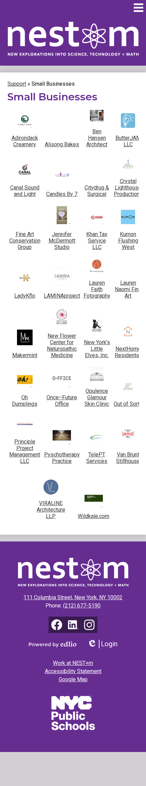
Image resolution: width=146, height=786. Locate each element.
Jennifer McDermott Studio (62, 240)
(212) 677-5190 (82, 605)
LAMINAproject (62, 295)
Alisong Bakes (62, 144)
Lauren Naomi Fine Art (128, 289)
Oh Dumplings (24, 400)
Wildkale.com (93, 516)
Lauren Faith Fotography (97, 289)
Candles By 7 (61, 194)
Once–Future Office (62, 400)
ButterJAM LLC (128, 141)
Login (104, 644)
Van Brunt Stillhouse (128, 457)
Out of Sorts (128, 404)
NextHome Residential (128, 352)
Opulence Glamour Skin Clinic (97, 397)
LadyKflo (24, 295)
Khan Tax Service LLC (96, 240)
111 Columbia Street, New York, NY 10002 (73, 597)
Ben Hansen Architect (96, 138)
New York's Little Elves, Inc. (97, 348)
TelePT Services (96, 457)
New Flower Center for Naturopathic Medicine (62, 345)
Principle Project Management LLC (24, 451)
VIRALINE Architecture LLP (51, 509)
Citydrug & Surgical (97, 190)
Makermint (24, 355)
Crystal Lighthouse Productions (128, 187)
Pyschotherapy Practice (62, 457)
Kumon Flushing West (128, 240)
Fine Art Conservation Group (24, 240)
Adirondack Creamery (25, 141)
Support (16, 84)
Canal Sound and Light (24, 190)
